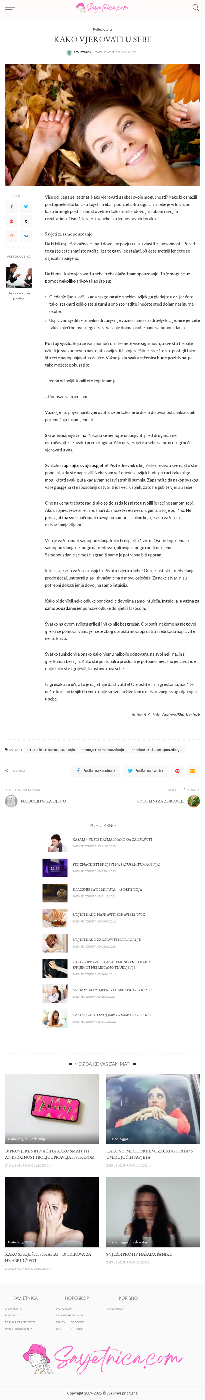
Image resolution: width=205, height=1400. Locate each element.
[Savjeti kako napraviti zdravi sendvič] (55, 918)
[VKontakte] (26, 236)
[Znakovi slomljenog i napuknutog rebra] (55, 993)
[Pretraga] (195, 7)
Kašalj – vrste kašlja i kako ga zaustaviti (112, 839)
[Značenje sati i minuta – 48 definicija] (55, 893)
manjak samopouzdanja (104, 749)
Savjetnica (83, 52)
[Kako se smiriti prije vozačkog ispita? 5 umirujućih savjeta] (153, 1109)
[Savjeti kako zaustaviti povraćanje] (55, 943)
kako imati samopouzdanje (52, 749)
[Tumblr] (26, 221)
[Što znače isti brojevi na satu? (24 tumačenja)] (55, 868)
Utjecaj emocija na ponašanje (19, 295)
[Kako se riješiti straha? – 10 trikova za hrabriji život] (52, 1212)
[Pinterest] (12, 221)
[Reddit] (12, 236)
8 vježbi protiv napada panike (139, 1254)
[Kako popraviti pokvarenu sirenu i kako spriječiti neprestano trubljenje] (55, 968)
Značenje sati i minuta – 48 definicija (107, 889)
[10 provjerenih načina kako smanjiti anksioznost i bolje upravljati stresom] (52, 1109)
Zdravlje (38, 1138)
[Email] (192, 771)
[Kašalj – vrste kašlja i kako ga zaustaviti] (55, 843)
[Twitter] (26, 207)
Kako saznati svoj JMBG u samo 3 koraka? (111, 1014)
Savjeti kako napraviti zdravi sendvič (108, 914)
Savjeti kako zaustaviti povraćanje (106, 939)
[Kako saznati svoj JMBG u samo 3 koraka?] (55, 1018)
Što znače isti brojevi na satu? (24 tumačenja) (116, 864)
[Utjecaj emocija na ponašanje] (19, 275)
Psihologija (102, 29)
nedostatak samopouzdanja (158, 749)
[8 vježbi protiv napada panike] (153, 1212)
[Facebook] (12, 207)
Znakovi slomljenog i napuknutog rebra (112, 989)
